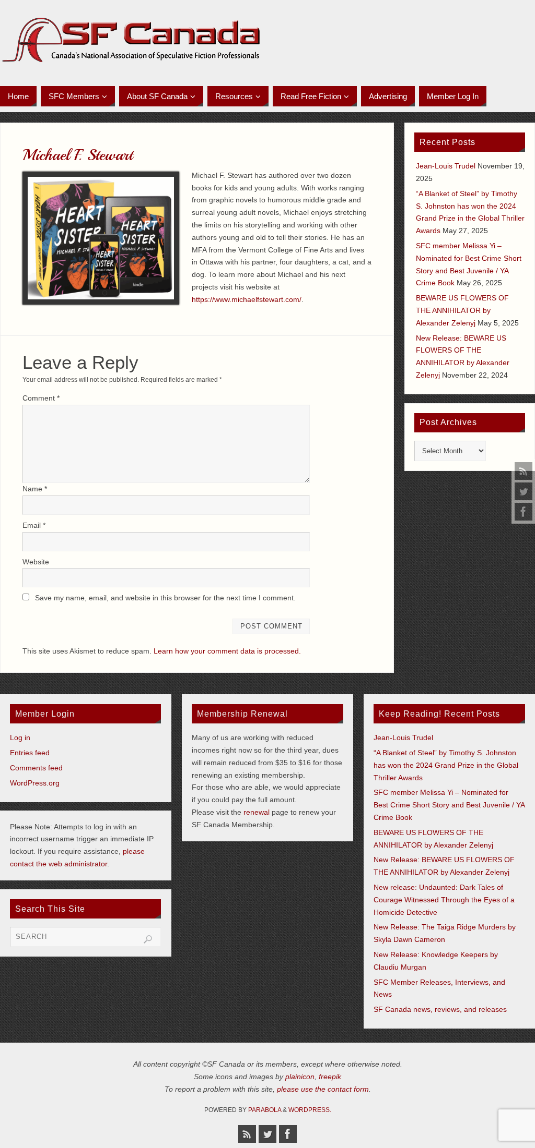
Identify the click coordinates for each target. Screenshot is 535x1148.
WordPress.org (35, 783)
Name (34, 489)
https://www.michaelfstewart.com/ (246, 299)
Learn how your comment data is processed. (227, 651)
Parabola (264, 1110)
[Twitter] (523, 491)
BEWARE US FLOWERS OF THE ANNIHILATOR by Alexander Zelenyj (462, 310)
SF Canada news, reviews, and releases (440, 1009)
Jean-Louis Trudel (445, 166)
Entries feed (30, 752)
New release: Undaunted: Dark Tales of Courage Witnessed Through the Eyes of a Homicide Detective (444, 899)
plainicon (300, 1076)
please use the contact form (323, 1089)
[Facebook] (523, 512)
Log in (20, 737)
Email (33, 525)
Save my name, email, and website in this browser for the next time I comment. (165, 598)
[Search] (148, 939)
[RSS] (523, 471)
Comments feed (36, 768)
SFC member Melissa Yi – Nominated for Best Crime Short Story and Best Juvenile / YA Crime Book (449, 804)
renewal (256, 812)
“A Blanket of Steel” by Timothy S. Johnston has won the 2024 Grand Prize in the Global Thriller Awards (446, 765)
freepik (330, 1076)
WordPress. (309, 1110)
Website (35, 562)
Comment (41, 398)
